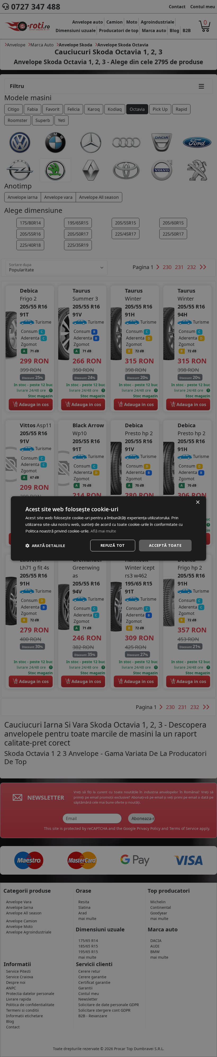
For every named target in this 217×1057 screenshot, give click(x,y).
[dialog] (108, 528)
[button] (45, 545)
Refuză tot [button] (113, 545)
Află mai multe (103, 531)
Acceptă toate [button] (165, 545)
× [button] (198, 502)
